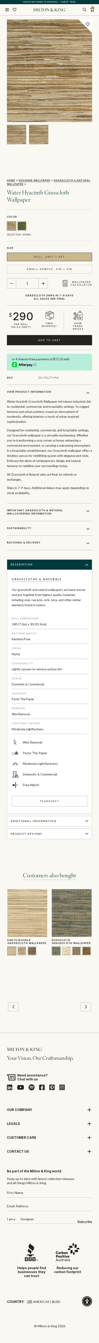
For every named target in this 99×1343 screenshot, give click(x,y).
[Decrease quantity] (11, 283)
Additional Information (33, 821)
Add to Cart (49, 340)
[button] (13, 1006)
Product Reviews (26, 834)
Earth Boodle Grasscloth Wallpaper (26, 941)
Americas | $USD (46, 1302)
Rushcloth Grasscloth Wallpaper (71, 941)
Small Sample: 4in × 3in (49, 269)
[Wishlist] (14, 9)
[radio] (11, 226)
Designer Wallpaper (34, 180)
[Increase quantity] (43, 283)
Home (11, 180)
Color (12, 216)
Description (22, 564)
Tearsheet (49, 801)
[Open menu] (7, 9)
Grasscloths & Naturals (37, 579)
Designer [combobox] (27, 1219)
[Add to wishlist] (87, 24)
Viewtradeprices (78, 326)
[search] (84, 9)
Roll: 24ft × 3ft (49, 256)
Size (10, 248)
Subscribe (84, 1221)
